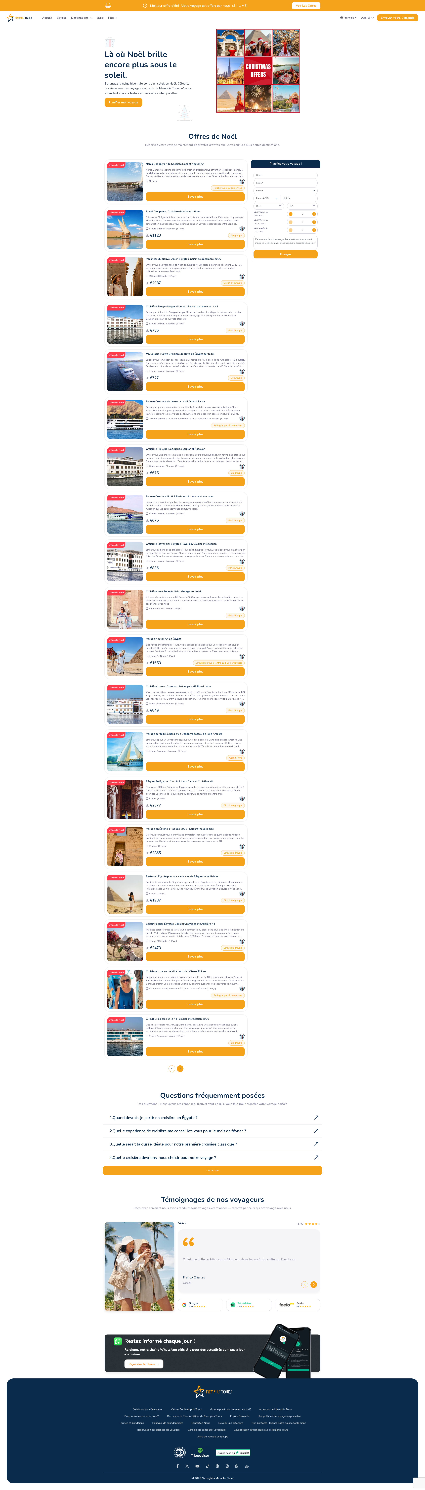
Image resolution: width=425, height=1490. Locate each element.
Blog (100, 18)
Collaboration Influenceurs (148, 1409)
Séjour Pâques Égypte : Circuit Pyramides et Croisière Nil (180, 924)
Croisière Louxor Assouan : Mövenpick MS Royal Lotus (178, 686)
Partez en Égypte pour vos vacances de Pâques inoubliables (182, 876)
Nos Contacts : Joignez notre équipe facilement (279, 1423)
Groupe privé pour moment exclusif (230, 1409)
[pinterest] (217, 1466)
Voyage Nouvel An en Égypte (163, 639)
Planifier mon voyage (123, 102)
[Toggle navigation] (36, 18)
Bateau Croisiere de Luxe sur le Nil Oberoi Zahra (175, 401)
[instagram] (227, 1466)
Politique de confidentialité (167, 1423)
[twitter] (187, 1466)
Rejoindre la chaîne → (144, 1364)
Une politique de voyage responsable (279, 1416)
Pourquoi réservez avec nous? (141, 1416)
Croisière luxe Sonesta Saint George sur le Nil (174, 591)
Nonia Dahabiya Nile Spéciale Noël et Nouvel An (175, 164)
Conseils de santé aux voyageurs (207, 1430)
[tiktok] (207, 1466)
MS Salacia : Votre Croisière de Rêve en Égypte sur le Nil (180, 354)
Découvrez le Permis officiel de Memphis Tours (194, 1416)
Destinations (80, 18)
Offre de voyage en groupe (212, 1436)
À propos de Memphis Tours (275, 1409)
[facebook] (177, 1466)
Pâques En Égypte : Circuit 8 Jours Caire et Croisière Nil (179, 781)
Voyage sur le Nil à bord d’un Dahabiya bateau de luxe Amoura (184, 734)
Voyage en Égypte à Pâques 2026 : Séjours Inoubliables (180, 829)
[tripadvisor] (247, 1466)
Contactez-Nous (200, 1423)
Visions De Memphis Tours (186, 1409)
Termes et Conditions (131, 1423)
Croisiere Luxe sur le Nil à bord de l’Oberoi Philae (176, 971)
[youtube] (197, 1466)
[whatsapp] (236, 1466)
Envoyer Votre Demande (397, 18)
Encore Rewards (239, 1416)
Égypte (62, 18)
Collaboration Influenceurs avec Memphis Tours (261, 1430)
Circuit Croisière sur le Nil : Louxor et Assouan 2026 (177, 1019)
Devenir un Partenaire (230, 1423)
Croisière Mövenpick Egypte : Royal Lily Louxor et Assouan (181, 544)
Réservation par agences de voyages (158, 1430)
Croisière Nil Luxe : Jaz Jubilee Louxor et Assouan (175, 449)
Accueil (47, 18)
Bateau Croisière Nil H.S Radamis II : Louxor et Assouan (179, 496)
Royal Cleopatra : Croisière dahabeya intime (173, 211)
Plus (111, 18)
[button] (349, 18)
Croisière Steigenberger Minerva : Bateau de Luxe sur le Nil (182, 306)
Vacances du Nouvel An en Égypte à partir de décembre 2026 (183, 259)
